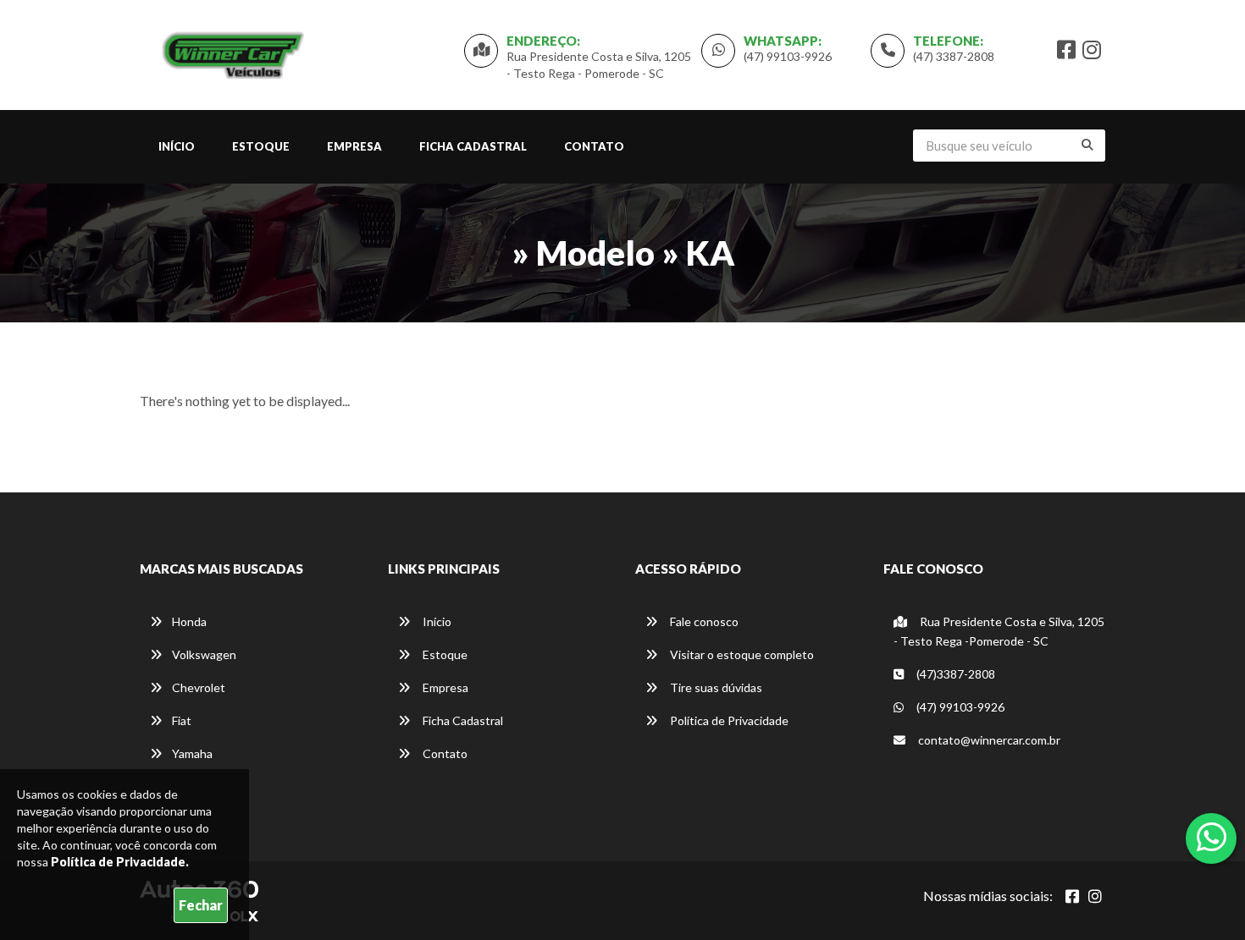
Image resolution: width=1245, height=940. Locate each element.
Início (176, 146)
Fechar (201, 905)
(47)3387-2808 (954, 674)
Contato (594, 146)
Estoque (261, 146)
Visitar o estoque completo (740, 654)
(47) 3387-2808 (953, 56)
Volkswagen (204, 654)
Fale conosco (703, 621)
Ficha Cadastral (473, 146)
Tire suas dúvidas (714, 687)
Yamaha (192, 753)
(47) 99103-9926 (788, 56)
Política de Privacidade (727, 720)
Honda (189, 621)
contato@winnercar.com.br (988, 740)
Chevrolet (198, 687)
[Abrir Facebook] (1072, 896)
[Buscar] (1087, 144)
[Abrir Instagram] (1095, 896)
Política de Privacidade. (120, 862)
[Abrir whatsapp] (1211, 836)
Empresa (354, 146)
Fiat (181, 720)
